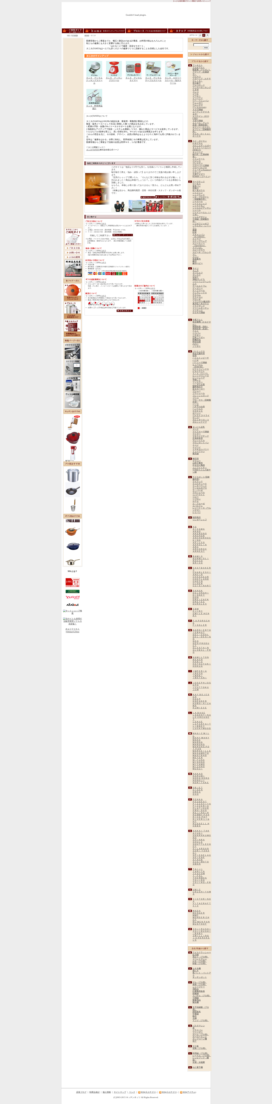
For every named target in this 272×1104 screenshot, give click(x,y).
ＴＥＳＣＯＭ (199, 874)
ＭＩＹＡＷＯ (199, 764)
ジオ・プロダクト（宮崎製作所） (201, 198)
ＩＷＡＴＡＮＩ (200, 678)
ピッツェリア (199, 378)
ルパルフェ (198, 506)
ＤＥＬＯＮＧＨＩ (201, 593)
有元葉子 (197, 83)
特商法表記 (94, 1092)
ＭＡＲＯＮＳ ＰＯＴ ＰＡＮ (201, 748)
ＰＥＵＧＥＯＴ (200, 802)
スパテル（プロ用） (202, 996)
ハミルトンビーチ (201, 358)
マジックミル (199, 440)
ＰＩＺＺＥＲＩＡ (201, 806)
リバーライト (199, 495)
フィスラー (198, 382)
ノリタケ (197, 346)
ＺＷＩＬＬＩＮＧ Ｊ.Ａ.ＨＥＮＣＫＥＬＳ (201, 938)
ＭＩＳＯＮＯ (199, 762)
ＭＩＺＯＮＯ (199, 766)
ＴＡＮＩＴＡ (199, 871)
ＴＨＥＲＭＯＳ (200, 878)
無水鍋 (196, 454)
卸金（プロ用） (200, 963)
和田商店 (197, 517)
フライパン (198, 1030)
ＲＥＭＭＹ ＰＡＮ (201, 815)
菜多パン (197, 186)
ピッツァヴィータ (201, 376)
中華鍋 (196, 1014)
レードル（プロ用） (202, 1055)
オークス (197, 136)
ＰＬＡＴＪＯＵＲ (201, 808)
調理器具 (197, 1012)
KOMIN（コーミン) (201, 176)
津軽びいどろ (199, 279)
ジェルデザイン (200, 217)
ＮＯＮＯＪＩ (199, 780)
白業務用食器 (199, 991)
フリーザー (198, 1032)
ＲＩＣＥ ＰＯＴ (200, 817)
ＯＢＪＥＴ (198, 788)
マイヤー (197, 434)
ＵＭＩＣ (197, 890)
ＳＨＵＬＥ (198, 842)
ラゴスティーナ (200, 484)
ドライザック (199, 306)
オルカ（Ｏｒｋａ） (202, 134)
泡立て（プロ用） (201, 957)
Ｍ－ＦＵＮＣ (199, 760)
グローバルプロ (200, 168)
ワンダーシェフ (200, 520)
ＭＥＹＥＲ (198, 758)
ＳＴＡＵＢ (198, 860)
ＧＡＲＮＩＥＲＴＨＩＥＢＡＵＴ (202, 631)
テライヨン (198, 297)
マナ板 (196, 1046)
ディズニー (198, 288)
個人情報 (107, 1092)
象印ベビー (198, 263)
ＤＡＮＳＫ (198, 591)
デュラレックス (200, 293)
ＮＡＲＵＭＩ (199, 776)
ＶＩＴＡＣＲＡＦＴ (202, 903)
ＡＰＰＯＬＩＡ (200, 545)
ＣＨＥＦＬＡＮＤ (201, 579)
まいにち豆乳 (199, 427)
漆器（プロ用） (200, 984)
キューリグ (198, 152)
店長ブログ (81, 1092)
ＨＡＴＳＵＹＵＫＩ (202, 664)
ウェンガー (198, 103)
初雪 (195, 356)
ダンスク (197, 275)
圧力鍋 (196, 955)
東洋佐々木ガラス (201, 304)
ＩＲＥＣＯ (198, 673)
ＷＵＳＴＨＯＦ (200, 924)
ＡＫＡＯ (197, 531)
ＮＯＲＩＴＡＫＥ (201, 783)
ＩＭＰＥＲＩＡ (200, 671)
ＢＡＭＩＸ (198, 556)
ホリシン (197, 413)
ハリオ (196, 360)
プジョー (197, 391)
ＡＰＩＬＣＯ (199, 542)
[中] (204, 35)
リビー (196, 497)
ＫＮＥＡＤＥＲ (200, 701)
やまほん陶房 (199, 465)
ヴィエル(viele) (199, 107)
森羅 (195, 230)
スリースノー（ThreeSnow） (199, 244)
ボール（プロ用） (201, 1034)
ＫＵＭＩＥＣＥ (200, 708)
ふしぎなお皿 (199, 384)
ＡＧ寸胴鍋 (198, 110)
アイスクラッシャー (202, 952)
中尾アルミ (198, 320)
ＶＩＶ (196, 906)
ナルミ (196, 331)
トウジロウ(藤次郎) (201, 301)
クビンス (197, 161)
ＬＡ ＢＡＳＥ (199, 713)
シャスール (198, 201)
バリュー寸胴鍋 (200, 362)
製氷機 (196, 1002)
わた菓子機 (198, 1067)
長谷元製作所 (199, 353)
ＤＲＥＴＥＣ (199, 602)
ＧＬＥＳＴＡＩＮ (201, 648)
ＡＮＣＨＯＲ (199, 536)
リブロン (197, 499)
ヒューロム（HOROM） (198, 366)
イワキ (196, 94)
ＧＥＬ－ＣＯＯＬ (201, 634)
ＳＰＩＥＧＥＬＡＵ (202, 855)
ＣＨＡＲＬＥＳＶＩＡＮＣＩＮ (202, 573)
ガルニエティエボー (202, 146)
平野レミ (197, 380)
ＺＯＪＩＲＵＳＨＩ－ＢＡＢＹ (202, 932)
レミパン (197, 512)
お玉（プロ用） (200, 961)
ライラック (198, 481)
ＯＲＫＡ (197, 792)
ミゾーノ (197, 447)
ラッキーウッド (200, 486)
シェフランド (199, 195)
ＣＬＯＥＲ (198, 583)
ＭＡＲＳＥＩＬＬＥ (202, 751)
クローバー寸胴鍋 (201, 165)
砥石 (195, 1016)
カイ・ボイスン (200, 141)
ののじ (196, 344)
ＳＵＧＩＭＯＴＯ (201, 862)
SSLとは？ (72, 571)
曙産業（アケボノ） (202, 70)
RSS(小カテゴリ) (169, 1092)
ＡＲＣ (196, 547)
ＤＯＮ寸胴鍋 (199, 312)
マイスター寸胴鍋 (201, 432)
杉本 (195, 232)
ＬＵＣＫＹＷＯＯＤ (202, 728)
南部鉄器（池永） (201, 326)
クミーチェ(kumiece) (202, 170)
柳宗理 (196, 459)
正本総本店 (198, 438)
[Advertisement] (73, 86)
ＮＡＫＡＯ (198, 774)
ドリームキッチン (201, 308)
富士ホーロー (199, 389)
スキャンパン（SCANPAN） (199, 236)
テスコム (197, 295)
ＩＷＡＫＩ (198, 676)
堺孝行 (196, 188)
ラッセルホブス (200, 488)
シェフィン (198, 193)
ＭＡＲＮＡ (198, 742)
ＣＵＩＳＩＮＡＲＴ (202, 586)
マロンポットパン (201, 443)
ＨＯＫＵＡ (198, 411)
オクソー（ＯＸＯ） (202, 127)
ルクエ (196, 501)
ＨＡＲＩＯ (198, 662)
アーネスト (198, 65)
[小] (200, 35)
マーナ (196, 429)
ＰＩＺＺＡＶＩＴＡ (202, 804)
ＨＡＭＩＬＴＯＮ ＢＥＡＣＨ (201, 658)
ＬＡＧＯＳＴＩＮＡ (202, 715)
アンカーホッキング (202, 87)
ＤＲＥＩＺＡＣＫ (201, 599)
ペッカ (196, 404)
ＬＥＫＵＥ (198, 722)
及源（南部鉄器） (201, 125)
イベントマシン (200, 959)
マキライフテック (201, 436)
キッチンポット (200, 977)
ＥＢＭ (196, 90)
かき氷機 (197, 968)
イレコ (196, 92)
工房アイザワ (199, 174)
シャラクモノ (199, 206)
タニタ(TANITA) (93, 150)
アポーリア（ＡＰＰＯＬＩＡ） (202, 80)
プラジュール (199, 393)
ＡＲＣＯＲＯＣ (200, 549)
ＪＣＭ (196, 689)
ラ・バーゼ (198, 490)
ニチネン (197, 335)
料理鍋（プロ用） (201, 1053)
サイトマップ (120, 1092)
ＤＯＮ (196, 597)
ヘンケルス (198, 409)
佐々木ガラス (199, 190)
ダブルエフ (198, 273)
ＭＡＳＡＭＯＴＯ (201, 753)
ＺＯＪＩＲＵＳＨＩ (202, 929)
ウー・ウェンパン (201, 101)
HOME (87, 35)
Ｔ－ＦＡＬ (198, 876)
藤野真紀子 (198, 387)
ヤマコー (197, 461)
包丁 (195, 1041)
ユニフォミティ (200, 468)
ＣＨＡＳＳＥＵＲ (201, 577)
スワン (196, 257)
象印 (195, 261)
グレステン (198, 163)
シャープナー (199, 987)
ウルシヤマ (198, 105)
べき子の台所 (199, 407)
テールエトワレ (200, 286)
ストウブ (197, 239)
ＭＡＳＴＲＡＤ (200, 755)
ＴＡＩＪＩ (198, 869)
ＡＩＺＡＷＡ (199, 529)
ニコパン (197, 333)
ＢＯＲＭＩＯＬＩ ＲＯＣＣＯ (201, 559)
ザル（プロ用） (200, 982)
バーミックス (199, 351)
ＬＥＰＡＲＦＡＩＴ (202, 724)
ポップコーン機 (200, 1039)
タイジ (196, 268)
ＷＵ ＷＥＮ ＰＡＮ (201, 922)
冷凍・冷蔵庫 (199, 1062)
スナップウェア (200, 241)
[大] (207, 35)
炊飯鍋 (196, 993)
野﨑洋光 (197, 340)
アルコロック (199, 85)
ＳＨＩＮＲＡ (199, 840)
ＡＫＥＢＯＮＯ (200, 533)
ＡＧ (195, 527)
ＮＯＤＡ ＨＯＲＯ (201, 778)
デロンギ (197, 299)
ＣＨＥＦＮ (198, 581)
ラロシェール (199, 492)
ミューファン (199, 451)
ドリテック (198, 310)
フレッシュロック (201, 396)
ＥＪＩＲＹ (198, 611)
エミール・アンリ (201, 123)
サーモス (197, 184)
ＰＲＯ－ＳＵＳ (200, 810)
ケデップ (197, 172)
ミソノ (196, 445)
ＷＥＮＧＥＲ (199, 913)
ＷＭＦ (196, 277)
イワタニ (197, 96)
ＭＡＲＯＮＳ (199, 744)
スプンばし (198, 248)
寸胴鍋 (196, 998)
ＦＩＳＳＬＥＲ (200, 625)
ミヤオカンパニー (201, 449)
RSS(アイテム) (189, 1092)
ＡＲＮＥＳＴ (199, 551)
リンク (132, 1092)
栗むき (196, 971)
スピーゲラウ (199, 250)
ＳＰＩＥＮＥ (199, 857)
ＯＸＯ (196, 794)
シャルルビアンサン (202, 208)
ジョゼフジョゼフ (201, 224)
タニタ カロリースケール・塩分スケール (173, 80)
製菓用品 (197, 1000)
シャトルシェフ (200, 204)
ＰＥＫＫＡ (198, 799)
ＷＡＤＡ (197, 911)
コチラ (103, 223)
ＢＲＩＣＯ (198, 563)
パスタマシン (199, 1026)
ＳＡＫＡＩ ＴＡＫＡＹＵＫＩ (201, 832)
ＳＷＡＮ (197, 864)
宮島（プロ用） (200, 1048)
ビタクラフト (199, 371)
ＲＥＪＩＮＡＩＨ (201, 813)
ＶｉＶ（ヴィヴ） (201, 373)
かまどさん (198, 143)
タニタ (196, 271)
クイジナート (199, 159)
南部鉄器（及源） (201, 329)
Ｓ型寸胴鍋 (198, 121)
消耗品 (196, 989)
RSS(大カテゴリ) (148, 1092)
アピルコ (197, 76)
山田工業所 (198, 463)
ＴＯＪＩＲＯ (199, 880)
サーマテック (199, 182)
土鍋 (195, 1018)
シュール (197, 210)
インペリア (198, 98)
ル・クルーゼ (199, 504)
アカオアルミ (199, 67)
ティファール (199, 290)
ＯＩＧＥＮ (198, 790)
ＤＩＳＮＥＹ (199, 595)
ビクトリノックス (201, 369)
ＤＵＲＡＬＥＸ (200, 604)
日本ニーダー (199, 337)
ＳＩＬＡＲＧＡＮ (201, 849)
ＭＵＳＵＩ (198, 769)
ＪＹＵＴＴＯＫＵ (201, 687)
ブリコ (196, 398)
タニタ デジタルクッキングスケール (94, 80)
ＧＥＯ (196, 641)
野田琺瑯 (197, 342)
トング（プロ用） (201, 1020)
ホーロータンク (200, 1037)
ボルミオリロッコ (201, 420)
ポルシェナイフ (200, 422)
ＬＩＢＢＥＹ (199, 726)
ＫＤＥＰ (197, 699)
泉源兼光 (197, 259)
